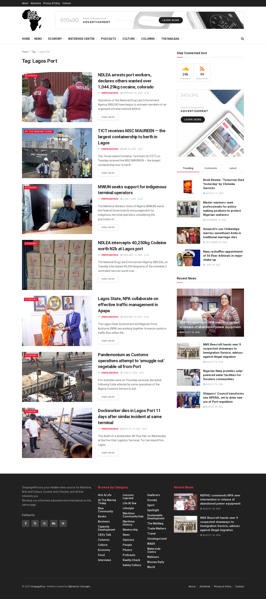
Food (101, 555)
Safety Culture (132, 565)
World (151, 567)
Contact (66, 3)
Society (152, 500)
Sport (150, 505)
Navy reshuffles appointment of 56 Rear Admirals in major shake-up (223, 256)
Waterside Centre (81, 38)
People (127, 544)
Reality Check (131, 560)
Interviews (104, 560)
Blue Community (105, 510)
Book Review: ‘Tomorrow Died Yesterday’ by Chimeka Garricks (223, 184)
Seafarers (153, 495)
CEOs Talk (104, 534)
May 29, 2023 (129, 149)
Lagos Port (44, 51)
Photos (127, 549)
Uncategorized (157, 538)
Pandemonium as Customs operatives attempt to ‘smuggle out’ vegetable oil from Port (131, 360)
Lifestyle (128, 508)
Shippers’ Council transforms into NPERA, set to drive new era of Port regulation (223, 397)
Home (26, 38)
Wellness (153, 556)
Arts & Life (104, 495)
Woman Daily (155, 562)
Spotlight (153, 510)
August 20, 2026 (214, 384)
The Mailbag (170, 38)
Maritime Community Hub (133, 515)
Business (31, 75)
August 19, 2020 (131, 429)
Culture (128, 38)
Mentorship (130, 529)
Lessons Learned (128, 496)
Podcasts (108, 38)
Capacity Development (106, 528)
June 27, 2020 (129, 373)
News (38, 38)
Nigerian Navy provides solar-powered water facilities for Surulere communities (223, 375)
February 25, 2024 (132, 93)
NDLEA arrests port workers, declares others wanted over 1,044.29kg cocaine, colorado (126, 80)
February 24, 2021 (132, 317)
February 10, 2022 (132, 255)
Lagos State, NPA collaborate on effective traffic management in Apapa (128, 304)
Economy (55, 38)
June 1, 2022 (129, 199)
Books (102, 516)
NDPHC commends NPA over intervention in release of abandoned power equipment (220, 499)
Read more (108, 117)
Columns (148, 38)
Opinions (128, 539)
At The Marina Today (38, 131)
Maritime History (129, 523)
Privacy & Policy (51, 3)
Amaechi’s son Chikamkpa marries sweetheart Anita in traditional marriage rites (222, 233)
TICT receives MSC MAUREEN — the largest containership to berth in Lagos (131, 136)
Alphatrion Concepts (79, 586)
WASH (151, 543)
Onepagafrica (38, 586)
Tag (33, 51)
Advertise (36, 3)
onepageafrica (109, 93)
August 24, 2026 (190, 332)
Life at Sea (129, 503)
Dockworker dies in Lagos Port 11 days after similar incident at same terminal (130, 416)
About (25, 3)
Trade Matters (156, 528)
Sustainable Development (155, 517)
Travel (151, 533)
